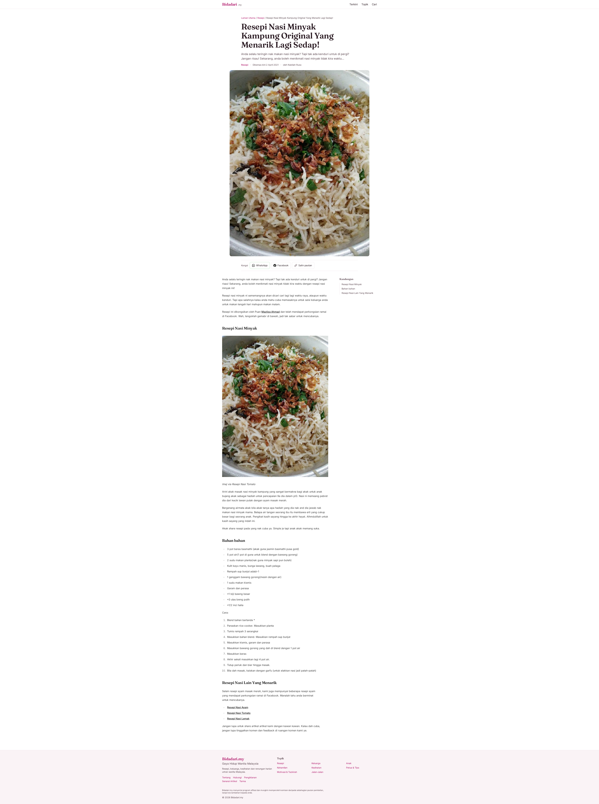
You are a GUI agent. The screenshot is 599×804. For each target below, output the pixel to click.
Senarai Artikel (229, 781)
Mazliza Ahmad (270, 311)
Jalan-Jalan (317, 772)
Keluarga (316, 763)
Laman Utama (248, 18)
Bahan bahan (348, 288)
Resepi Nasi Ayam (237, 707)
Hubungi (237, 777)
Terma (242, 781)
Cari (374, 4)
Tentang (226, 777)
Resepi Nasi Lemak (238, 718)
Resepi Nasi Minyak (352, 284)
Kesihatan (316, 767)
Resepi (260, 18)
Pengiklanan (250, 777)
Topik (364, 4)
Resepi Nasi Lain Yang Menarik (357, 293)
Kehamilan (282, 767)
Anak (348, 763)
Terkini (353, 4)
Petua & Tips (352, 767)
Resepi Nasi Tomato (239, 713)
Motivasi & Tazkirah (287, 772)
